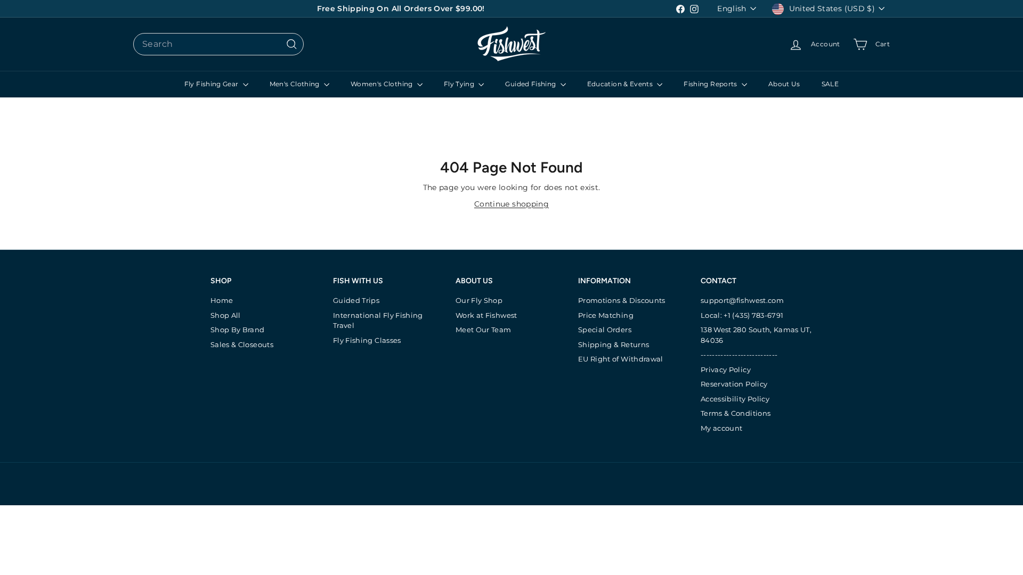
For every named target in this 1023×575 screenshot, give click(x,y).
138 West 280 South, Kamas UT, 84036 (756, 334)
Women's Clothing (383, 84)
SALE (830, 84)
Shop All (225, 315)
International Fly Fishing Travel (378, 320)
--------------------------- (739, 354)
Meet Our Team (484, 329)
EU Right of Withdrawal (620, 359)
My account (722, 428)
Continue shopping (511, 204)
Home (221, 300)
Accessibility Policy (735, 399)
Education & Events (621, 84)
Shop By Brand (237, 329)
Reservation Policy (734, 384)
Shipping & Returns (613, 344)
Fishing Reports (711, 84)
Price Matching (606, 315)
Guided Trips (356, 300)
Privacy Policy (726, 369)
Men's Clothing (295, 84)
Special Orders (604, 329)
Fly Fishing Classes (367, 340)
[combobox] (218, 44)
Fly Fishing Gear (212, 84)
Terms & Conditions (735, 413)
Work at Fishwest (486, 315)
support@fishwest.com (742, 300)
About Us (784, 84)
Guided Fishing (531, 84)
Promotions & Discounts (621, 300)
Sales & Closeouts (241, 344)
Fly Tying (460, 84)
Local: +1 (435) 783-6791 (742, 315)
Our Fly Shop (479, 300)
